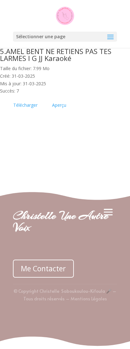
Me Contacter (43, 268)
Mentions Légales (89, 299)
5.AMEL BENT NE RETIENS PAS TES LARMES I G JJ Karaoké (55, 54)
